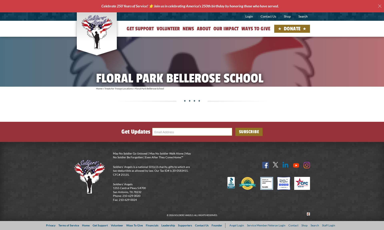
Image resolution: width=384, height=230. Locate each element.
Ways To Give (134, 225)
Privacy (50, 225)
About (204, 29)
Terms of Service (68, 225)
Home (99, 88)
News (188, 29)
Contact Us (268, 16)
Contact (293, 225)
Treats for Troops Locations (118, 88)
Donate (292, 29)
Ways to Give (255, 29)
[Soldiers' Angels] (96, 32)
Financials (152, 225)
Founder (217, 225)
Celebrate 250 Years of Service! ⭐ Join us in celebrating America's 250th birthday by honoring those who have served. (190, 6)
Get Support (140, 29)
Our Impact (226, 29)
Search (303, 16)
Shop (287, 16)
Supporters (185, 225)
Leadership (168, 225)
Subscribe (249, 131)
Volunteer (168, 29)
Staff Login (328, 225)
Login (249, 16)
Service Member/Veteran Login (266, 225)
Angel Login (236, 225)
